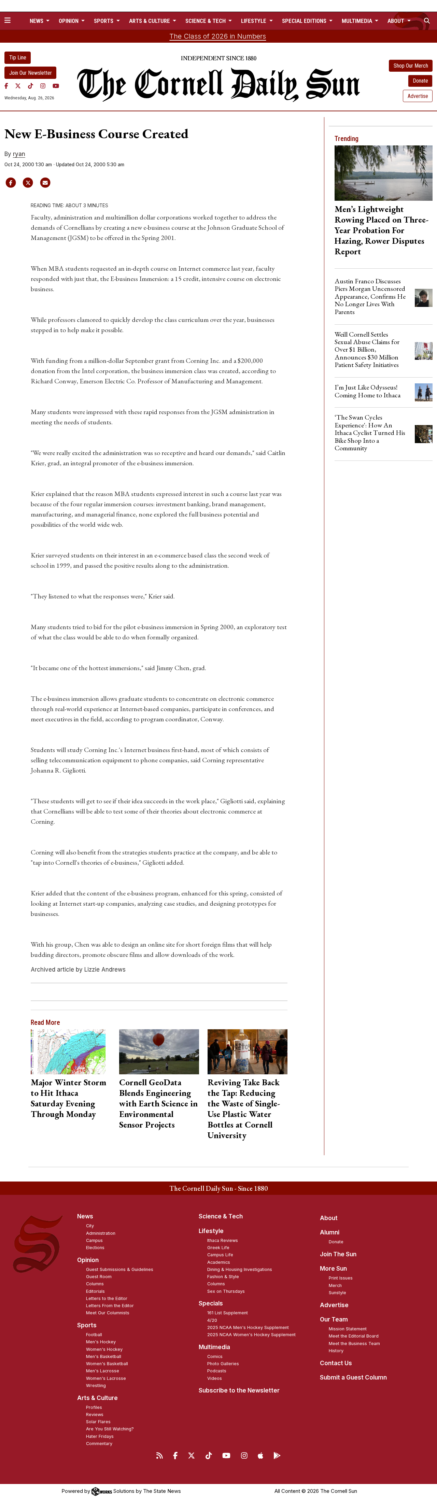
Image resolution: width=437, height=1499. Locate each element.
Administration (100, 1233)
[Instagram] (42, 85)
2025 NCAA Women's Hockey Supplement (251, 1334)
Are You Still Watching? (110, 1428)
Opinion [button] (69, 20)
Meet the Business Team (354, 1343)
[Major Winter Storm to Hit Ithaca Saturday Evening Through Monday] (70, 1051)
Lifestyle (211, 1231)
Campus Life (220, 1254)
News (85, 1216)
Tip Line (17, 57)
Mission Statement (348, 1328)
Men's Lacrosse (102, 1370)
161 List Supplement (227, 1312)
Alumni (329, 1232)
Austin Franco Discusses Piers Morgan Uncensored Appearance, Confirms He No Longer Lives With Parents (370, 296)
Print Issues (341, 1278)
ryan (19, 154)
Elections (95, 1247)
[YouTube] (56, 85)
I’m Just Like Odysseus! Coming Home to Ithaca (367, 391)
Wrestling (96, 1385)
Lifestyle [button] (254, 20)
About (329, 1218)
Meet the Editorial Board (354, 1336)
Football (94, 1334)
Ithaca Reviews (222, 1240)
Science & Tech (221, 1216)
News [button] (37, 20)
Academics (218, 1262)
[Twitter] (18, 85)
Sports (87, 1325)
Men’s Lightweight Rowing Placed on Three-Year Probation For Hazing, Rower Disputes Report (381, 230)
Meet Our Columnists (107, 1312)
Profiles (94, 1407)
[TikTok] (30, 85)
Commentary (99, 1443)
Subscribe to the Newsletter (239, 1390)
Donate (420, 80)
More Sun (333, 1268)
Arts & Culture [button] (150, 20)
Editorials (95, 1291)
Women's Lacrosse (106, 1378)
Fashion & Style (223, 1276)
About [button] (396, 20)
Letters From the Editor (110, 1305)
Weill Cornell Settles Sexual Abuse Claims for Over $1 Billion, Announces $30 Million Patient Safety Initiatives (367, 349)
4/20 (212, 1320)
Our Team (334, 1319)
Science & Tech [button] (206, 20)
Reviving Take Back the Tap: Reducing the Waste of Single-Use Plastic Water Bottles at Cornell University (244, 1109)
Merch (335, 1285)
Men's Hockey (101, 1341)
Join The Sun (338, 1254)
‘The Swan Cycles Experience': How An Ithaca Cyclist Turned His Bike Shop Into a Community (370, 432)
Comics (215, 1356)
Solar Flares (98, 1421)
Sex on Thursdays (226, 1291)
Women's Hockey (104, 1349)
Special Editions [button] (305, 20)
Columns (95, 1283)
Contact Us (336, 1363)
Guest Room (99, 1276)
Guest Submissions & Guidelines (119, 1269)
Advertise (418, 96)
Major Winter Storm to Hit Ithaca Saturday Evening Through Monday (68, 1098)
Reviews (94, 1414)
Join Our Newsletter (30, 73)
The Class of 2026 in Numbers (217, 36)
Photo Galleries (223, 1363)
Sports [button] (104, 20)
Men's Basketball (103, 1356)
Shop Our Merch (411, 65)
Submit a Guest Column (353, 1377)
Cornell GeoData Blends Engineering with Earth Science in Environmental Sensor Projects (158, 1103)
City (90, 1225)
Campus (94, 1240)
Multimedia (214, 1347)
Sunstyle (337, 1292)
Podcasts (216, 1370)
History (336, 1350)
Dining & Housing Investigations (239, 1269)
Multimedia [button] (357, 20)
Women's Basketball (107, 1363)
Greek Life (218, 1247)
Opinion (88, 1260)
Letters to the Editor (106, 1298)
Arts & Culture (97, 1398)
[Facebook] (6, 85)
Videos (214, 1378)
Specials (211, 1303)
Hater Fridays (100, 1436)
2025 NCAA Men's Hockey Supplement (248, 1327)
